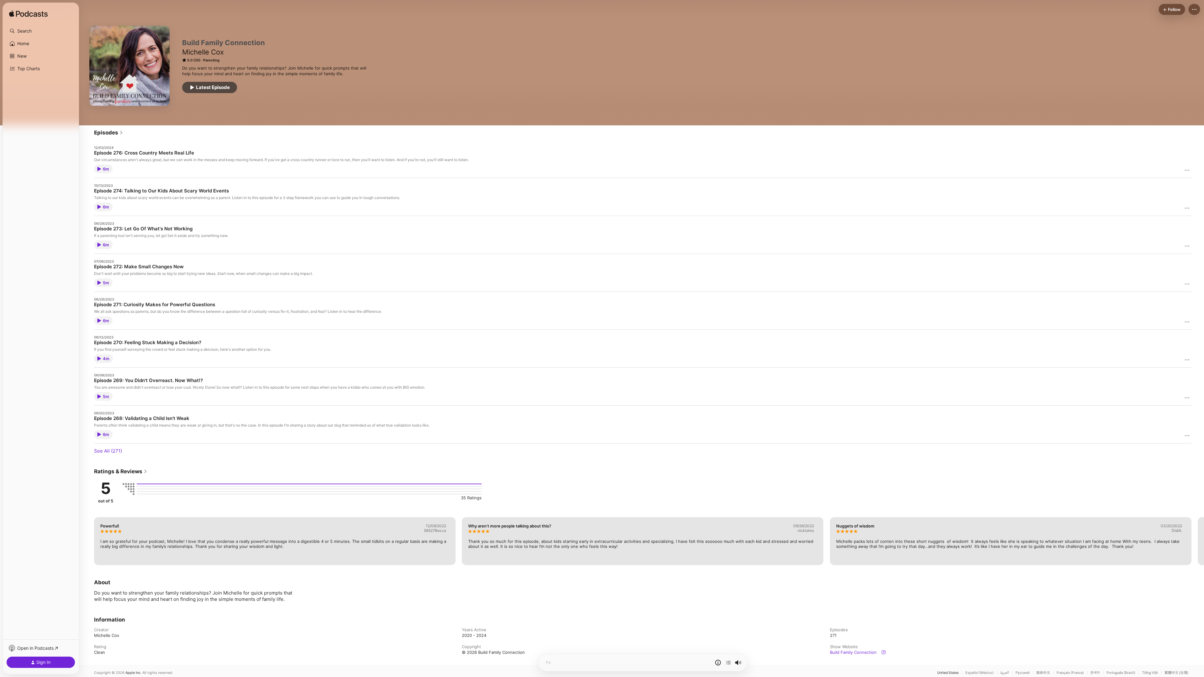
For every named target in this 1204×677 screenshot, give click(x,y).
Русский (1023, 672)
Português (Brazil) (1120, 672)
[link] (108, 132)
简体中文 (1043, 672)
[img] (28, 14)
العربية (1004, 672)
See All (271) (108, 451)
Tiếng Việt (1150, 672)
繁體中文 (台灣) (1176, 672)
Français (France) (1070, 672)
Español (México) (979, 672)
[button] (41, 31)
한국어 (1095, 672)
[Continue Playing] (728, 662)
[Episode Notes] (718, 662)
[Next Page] (1197, 541)
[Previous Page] (87, 541)
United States (948, 672)
